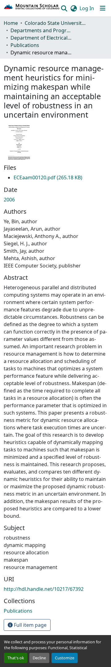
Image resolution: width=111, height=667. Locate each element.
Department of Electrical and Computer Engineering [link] (41, 37)
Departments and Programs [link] (41, 30)
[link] (48, 177)
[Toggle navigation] (102, 8)
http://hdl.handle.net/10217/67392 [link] (44, 589)
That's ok (15, 658)
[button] (32, 8)
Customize (64, 658)
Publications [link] (24, 45)
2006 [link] (9, 199)
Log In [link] (87, 8)
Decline (39, 658)
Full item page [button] (30, 625)
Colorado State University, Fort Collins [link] (55, 23)
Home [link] (11, 23)
